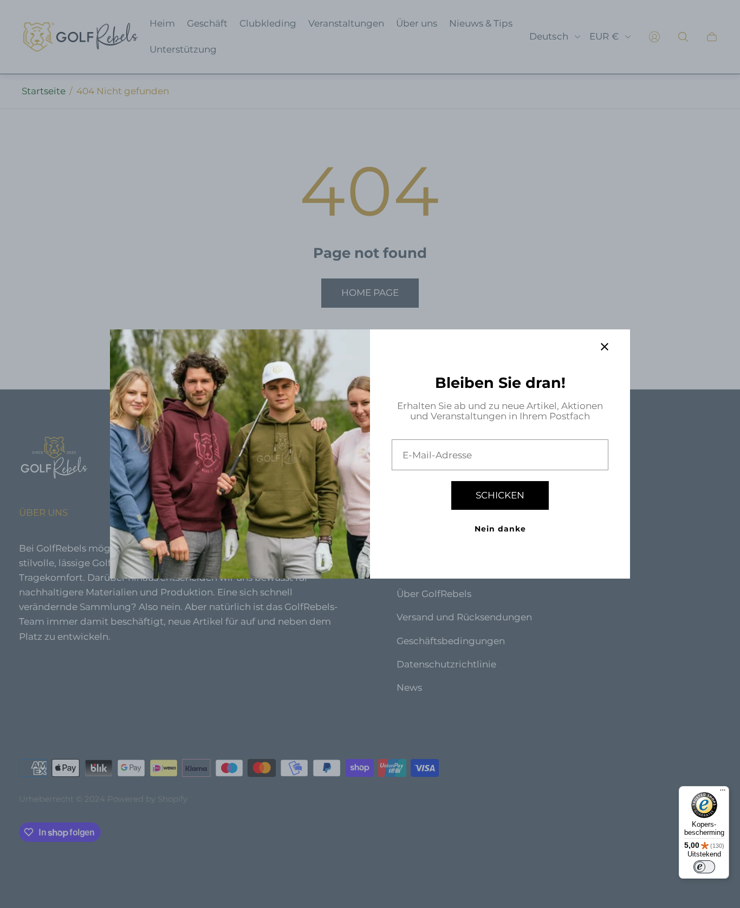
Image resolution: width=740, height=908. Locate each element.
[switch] (704, 866)
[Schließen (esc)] (604, 347)
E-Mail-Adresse (437, 455)
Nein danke (500, 528)
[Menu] (722, 792)
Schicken (500, 495)
